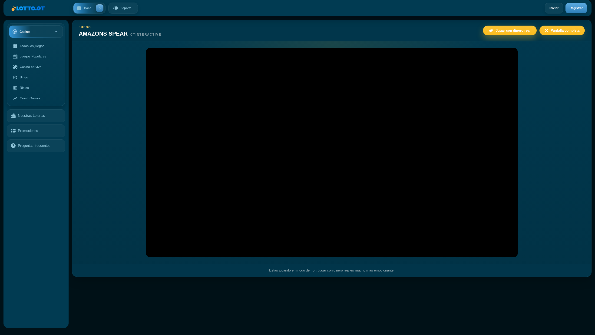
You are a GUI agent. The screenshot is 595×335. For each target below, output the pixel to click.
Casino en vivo (30, 67)
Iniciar (554, 8)
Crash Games (30, 98)
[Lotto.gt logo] (25, 8)
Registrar (576, 8)
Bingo (24, 77)
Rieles (24, 88)
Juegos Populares (33, 56)
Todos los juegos (32, 46)
